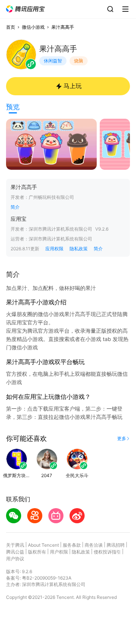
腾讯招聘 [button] (116, 545)
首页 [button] (10, 27)
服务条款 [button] (72, 545)
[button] (25, 8)
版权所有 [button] (37, 552)
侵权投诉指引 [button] (107, 552)
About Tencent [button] (43, 545)
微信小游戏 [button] (33, 27)
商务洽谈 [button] (94, 545)
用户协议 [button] (15, 558)
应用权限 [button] (54, 248)
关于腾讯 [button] (15, 545)
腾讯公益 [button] (15, 552)
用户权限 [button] (59, 552)
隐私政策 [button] (79, 248)
